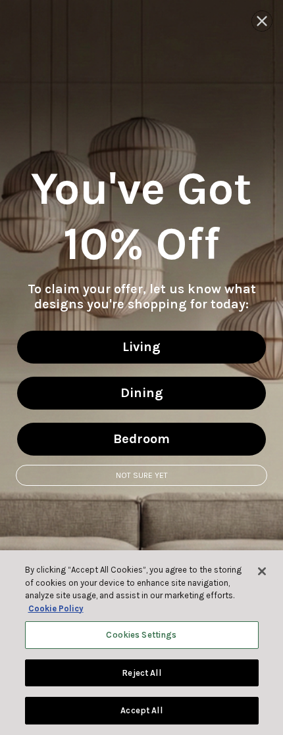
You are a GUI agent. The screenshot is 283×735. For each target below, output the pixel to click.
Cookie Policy (56, 608)
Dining (141, 392)
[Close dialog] (261, 21)
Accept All (141, 710)
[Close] (261, 571)
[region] (141, 642)
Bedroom (141, 438)
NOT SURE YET (142, 475)
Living (141, 346)
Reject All (141, 673)
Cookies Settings (141, 635)
